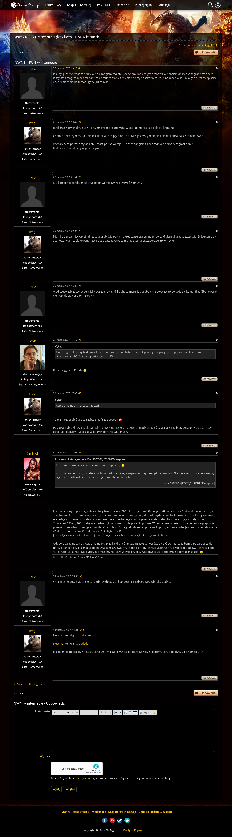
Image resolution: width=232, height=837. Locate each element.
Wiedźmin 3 (98, 812)
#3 (79, 177)
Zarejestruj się (86, 778)
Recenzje (123, 5)
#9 (80, 576)
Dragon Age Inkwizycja (122, 812)
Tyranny (65, 812)
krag (32, 123)
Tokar (32, 341)
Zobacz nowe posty (190, 45)
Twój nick (44, 756)
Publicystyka (143, 5)
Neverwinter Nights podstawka (73, 635)
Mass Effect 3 (81, 812)
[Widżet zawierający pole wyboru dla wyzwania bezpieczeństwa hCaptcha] (77, 768)
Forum (49, 5)
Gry (59, 5)
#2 (79, 122)
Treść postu (42, 711)
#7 (79, 393)
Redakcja (163, 5)
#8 (79, 452)
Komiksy (86, 5)
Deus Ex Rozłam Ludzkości (155, 812)
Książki (72, 5)
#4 (79, 230)
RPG (108, 5)
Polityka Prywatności (136, 830)
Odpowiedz (208, 52)
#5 (79, 285)
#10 (81, 629)
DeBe (32, 69)
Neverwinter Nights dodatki (70, 643)
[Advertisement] (116, 20)
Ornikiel (32, 453)
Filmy (98, 5)
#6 (79, 339)
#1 (79, 68)
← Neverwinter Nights (28, 684)
